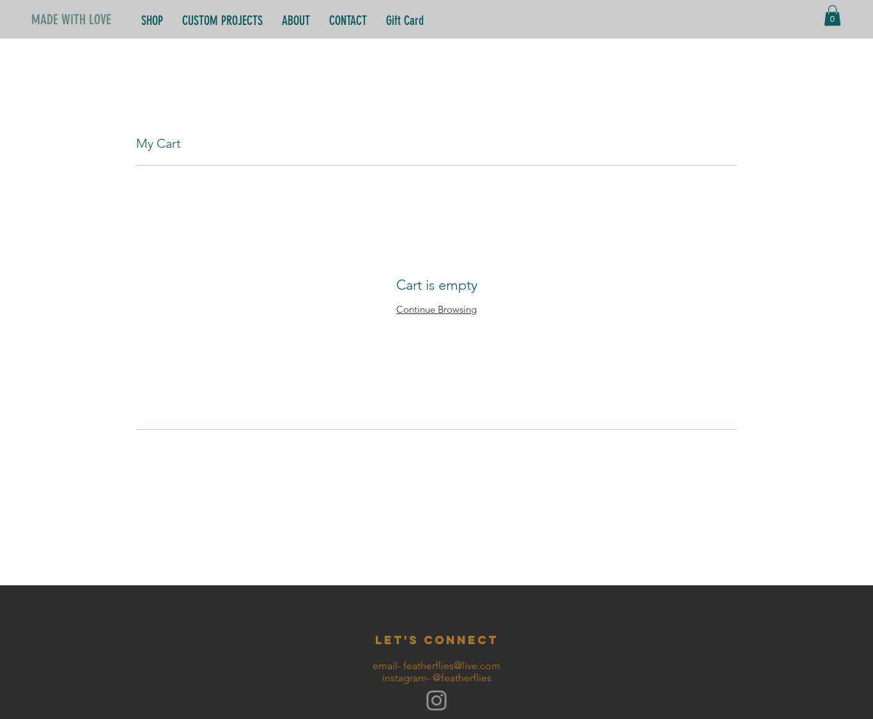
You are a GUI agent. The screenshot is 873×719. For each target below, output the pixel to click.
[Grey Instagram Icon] (436, 700)
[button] (832, 15)
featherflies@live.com (451, 666)
